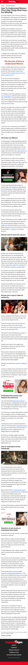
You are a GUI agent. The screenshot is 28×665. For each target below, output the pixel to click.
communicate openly (19, 490)
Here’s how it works (9, 633)
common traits (21, 151)
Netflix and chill (5, 225)
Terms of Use (14, 652)
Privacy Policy (14, 650)
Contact (14, 647)
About (14, 645)
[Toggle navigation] (2, 2)
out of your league (6, 96)
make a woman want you (16, 327)
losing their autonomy (19, 401)
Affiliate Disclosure (14, 655)
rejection (14, 229)
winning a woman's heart (18, 267)
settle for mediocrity (21, 363)
